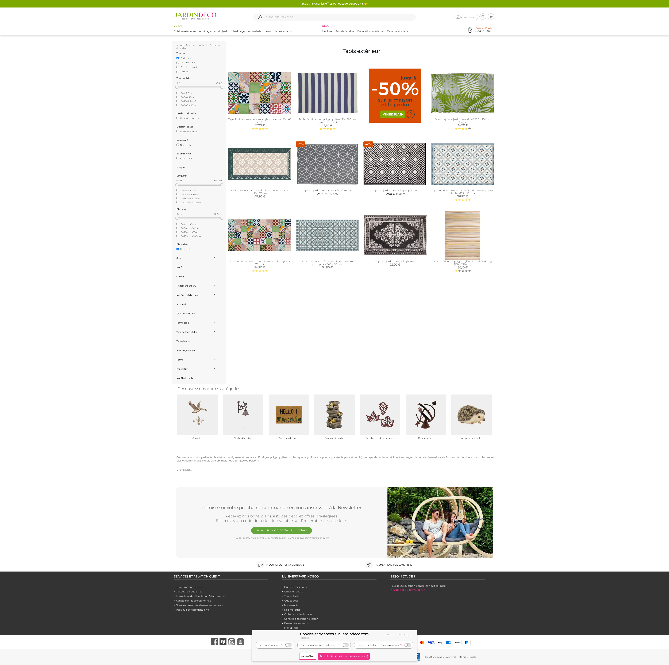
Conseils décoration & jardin (301, 618)
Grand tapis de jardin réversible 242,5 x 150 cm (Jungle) (463, 121)
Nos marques (292, 609)
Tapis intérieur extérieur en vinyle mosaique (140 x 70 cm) (260, 263)
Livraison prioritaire (190, 118)
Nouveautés (291, 605)
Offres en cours (293, 591)
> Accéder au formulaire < (408, 589)
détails (305, 637)
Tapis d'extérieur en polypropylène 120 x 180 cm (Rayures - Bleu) (327, 121)
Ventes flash (291, 596)
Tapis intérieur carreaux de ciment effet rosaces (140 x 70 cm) (260, 192)
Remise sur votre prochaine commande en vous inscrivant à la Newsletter (282, 507)
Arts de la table (345, 31)
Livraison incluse (188, 131)
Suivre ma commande (189, 587)
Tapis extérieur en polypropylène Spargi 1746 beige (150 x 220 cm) (462, 263)
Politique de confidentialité (192, 609)
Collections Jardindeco (298, 614)
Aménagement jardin (197, 45)
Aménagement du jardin (214, 31)
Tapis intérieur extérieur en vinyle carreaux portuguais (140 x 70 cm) (327, 263)
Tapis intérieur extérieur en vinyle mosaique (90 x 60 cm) (259, 121)
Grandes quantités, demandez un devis (199, 605)
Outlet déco (291, 600)
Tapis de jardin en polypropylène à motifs (327, 190)
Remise (184, 71)
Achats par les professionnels (193, 600)
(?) (282, 645)
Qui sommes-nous (295, 587)
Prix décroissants (189, 67)
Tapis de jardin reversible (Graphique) (394, 190)
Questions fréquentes (189, 591)
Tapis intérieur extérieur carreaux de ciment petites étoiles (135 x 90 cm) (463, 192)
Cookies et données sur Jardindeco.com (334, 634)
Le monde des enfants (278, 31)
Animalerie (254, 31)
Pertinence (186, 58)
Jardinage (239, 31)
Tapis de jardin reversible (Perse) (395, 261)
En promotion (187, 158)
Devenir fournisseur (296, 623)
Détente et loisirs (397, 31)
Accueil (180, 45)
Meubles (327, 31)
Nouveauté (185, 145)
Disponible (185, 249)
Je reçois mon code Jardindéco (281, 530)
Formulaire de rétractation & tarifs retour (201, 596)
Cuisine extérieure (185, 31)
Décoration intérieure (370, 31)
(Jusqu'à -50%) (483, 29)
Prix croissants (187, 62)
